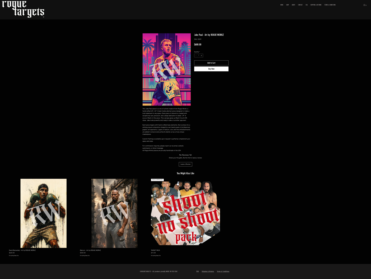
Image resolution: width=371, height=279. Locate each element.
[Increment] (201, 55)
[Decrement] (195, 55)
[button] (365, 5)
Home (144, 26)
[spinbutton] (198, 55)
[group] (185, 205)
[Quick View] (43, 200)
